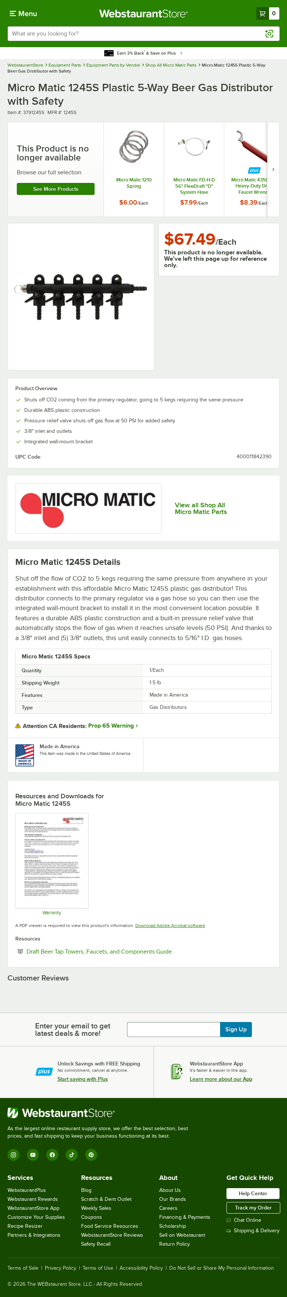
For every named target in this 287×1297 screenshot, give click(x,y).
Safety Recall (96, 1244)
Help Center (253, 1193)
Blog (86, 1190)
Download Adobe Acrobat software (170, 925)
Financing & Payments (184, 1217)
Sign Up (236, 1029)
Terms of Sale (22, 1268)
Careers (168, 1208)
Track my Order (253, 1208)
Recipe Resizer (25, 1226)
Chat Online (247, 1220)
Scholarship (172, 1226)
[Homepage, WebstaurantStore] (143, 13)
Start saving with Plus (83, 1079)
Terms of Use (98, 1268)
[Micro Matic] (88, 508)
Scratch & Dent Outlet (106, 1199)
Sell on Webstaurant (182, 1235)
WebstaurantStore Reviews (112, 1235)
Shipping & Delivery (257, 1230)
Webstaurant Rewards (32, 1199)
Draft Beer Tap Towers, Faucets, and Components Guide (122, 951)
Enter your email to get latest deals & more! (72, 1029)
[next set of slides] (273, 169)
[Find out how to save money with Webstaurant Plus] (254, 170)
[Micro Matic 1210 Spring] (134, 169)
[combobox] (143, 33)
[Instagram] (13, 1155)
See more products (55, 189)
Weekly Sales (96, 1208)
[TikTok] (72, 1155)
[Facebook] (52, 1155)
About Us (170, 1190)
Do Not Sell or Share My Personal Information (221, 1268)
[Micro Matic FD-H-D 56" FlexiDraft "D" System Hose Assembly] (194, 169)
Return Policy (174, 1244)
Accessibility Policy (141, 1268)
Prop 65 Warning (111, 725)
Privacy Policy (60, 1268)
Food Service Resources (109, 1226)
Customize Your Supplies (36, 1217)
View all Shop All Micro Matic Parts (201, 508)
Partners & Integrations (34, 1235)
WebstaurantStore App (33, 1208)
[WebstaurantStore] (100, 1113)
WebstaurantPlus (26, 1190)
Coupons (91, 1217)
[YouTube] (33, 1155)
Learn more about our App (221, 1079)
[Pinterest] (91, 1155)
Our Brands (172, 1199)
